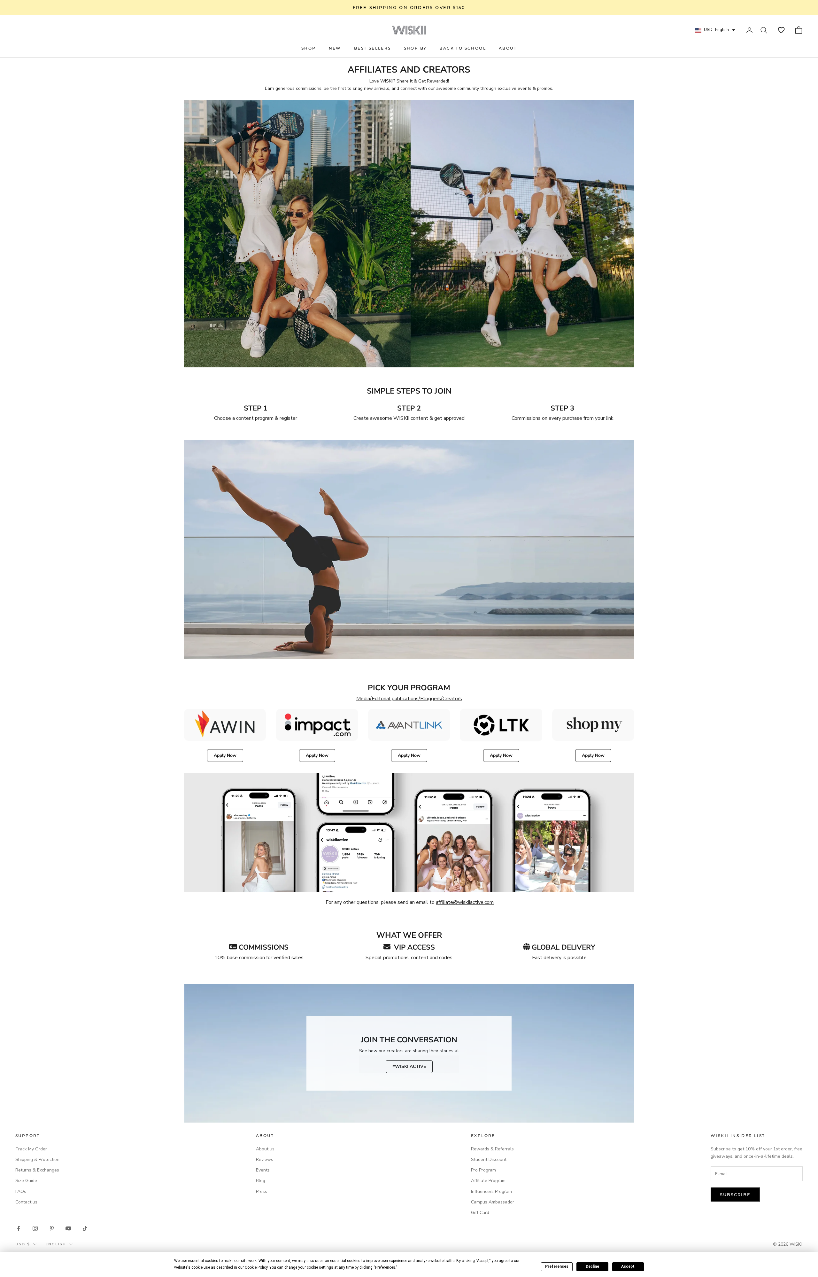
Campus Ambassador (492, 1202)
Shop (308, 48)
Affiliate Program (488, 1181)
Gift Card (480, 1213)
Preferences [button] (385, 1267)
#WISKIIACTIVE (409, 1066)
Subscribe (735, 1194)
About (508, 48)
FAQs (20, 1191)
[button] (781, 30)
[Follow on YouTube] (68, 1228)
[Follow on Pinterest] (52, 1228)
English (55, 1244)
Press (261, 1191)
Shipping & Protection (37, 1159)
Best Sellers (372, 48)
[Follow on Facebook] (18, 1228)
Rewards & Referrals (492, 1149)
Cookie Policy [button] (256, 1267)
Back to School (462, 48)
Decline (592, 1266)
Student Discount (488, 1159)
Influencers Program (491, 1191)
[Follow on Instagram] (35, 1228)
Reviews (264, 1159)
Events (263, 1170)
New (335, 48)
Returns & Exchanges (37, 1170)
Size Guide (26, 1181)
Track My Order (31, 1149)
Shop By (415, 48)
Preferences (556, 1266)
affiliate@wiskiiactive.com (465, 902)
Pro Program (483, 1170)
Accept (628, 1266)
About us (265, 1149)
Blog (260, 1181)
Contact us (26, 1202)
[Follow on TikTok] (85, 1228)
